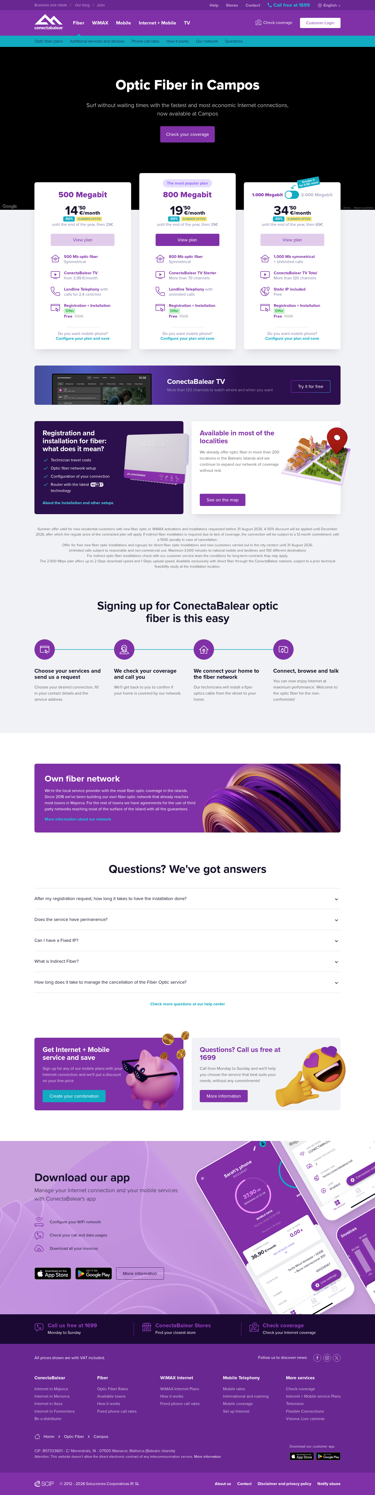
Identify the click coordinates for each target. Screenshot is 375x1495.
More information (224, 1096)
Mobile (123, 23)
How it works (177, 41)
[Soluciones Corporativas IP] (44, 1484)
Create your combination (74, 1096)
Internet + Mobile (157, 23)
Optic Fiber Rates (112, 1389)
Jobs (101, 5)
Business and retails (51, 5)
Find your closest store (183, 1328)
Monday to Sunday (72, 1328)
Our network (207, 41)
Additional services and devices (97, 41)
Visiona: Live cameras (305, 1418)
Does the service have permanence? (70, 919)
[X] (337, 1358)
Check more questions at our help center (187, 1004)
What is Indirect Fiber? (56, 961)
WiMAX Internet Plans (179, 1389)
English (330, 5)
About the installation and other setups (78, 502)
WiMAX (100, 23)
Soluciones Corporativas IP (109, 1483)
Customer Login (320, 22)
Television (295, 1403)
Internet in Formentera (54, 1411)
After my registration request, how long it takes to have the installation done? (110, 898)
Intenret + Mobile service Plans (313, 1396)
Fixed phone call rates (116, 1411)
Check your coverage (187, 134)
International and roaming (246, 1396)
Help (214, 5)
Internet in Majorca (51, 1389)
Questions (234, 41)
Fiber (78, 23)
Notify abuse (329, 1483)
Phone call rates (145, 41)
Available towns (111, 1396)
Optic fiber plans (48, 41)
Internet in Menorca (51, 1396)
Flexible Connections (305, 1411)
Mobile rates (234, 1389)
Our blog (83, 5)
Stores (232, 5)
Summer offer (89, 219)
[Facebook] (317, 1358)
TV (187, 23)
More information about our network (78, 819)
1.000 (267, 195)
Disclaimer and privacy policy (284, 1483)
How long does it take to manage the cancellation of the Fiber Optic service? (110, 982)
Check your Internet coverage (289, 1328)
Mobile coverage (238, 1403)
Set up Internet (236, 1411)
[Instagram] (327, 1358)
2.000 (316, 195)
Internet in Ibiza (48, 1403)
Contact (253, 5)
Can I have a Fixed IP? (56, 940)
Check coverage (277, 22)
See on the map (223, 500)
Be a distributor (47, 1418)
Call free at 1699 (291, 5)
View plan (83, 240)
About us (223, 1483)
